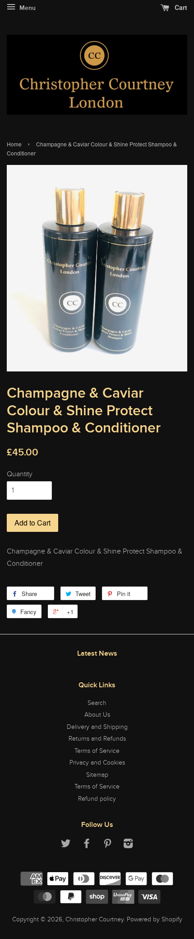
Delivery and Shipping (97, 727)
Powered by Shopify (154, 919)
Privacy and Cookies (97, 762)
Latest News (97, 653)
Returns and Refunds (97, 738)
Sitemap (97, 775)
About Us (97, 714)
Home (14, 144)
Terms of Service (97, 751)
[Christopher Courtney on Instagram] (128, 845)
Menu (27, 8)
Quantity (19, 474)
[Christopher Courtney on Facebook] (87, 845)
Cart (180, 7)
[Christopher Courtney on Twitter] (66, 845)
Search (97, 703)
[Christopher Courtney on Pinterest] (107, 845)
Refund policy (97, 799)
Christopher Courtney (94, 919)
